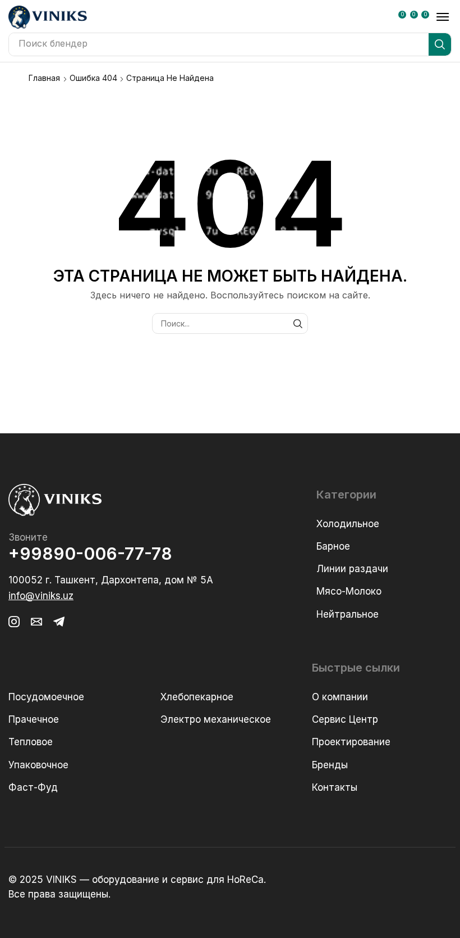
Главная (44, 78)
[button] (404, 18)
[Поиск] (440, 44)
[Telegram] (59, 621)
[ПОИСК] (297, 323)
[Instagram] (14, 621)
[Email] (36, 621)
